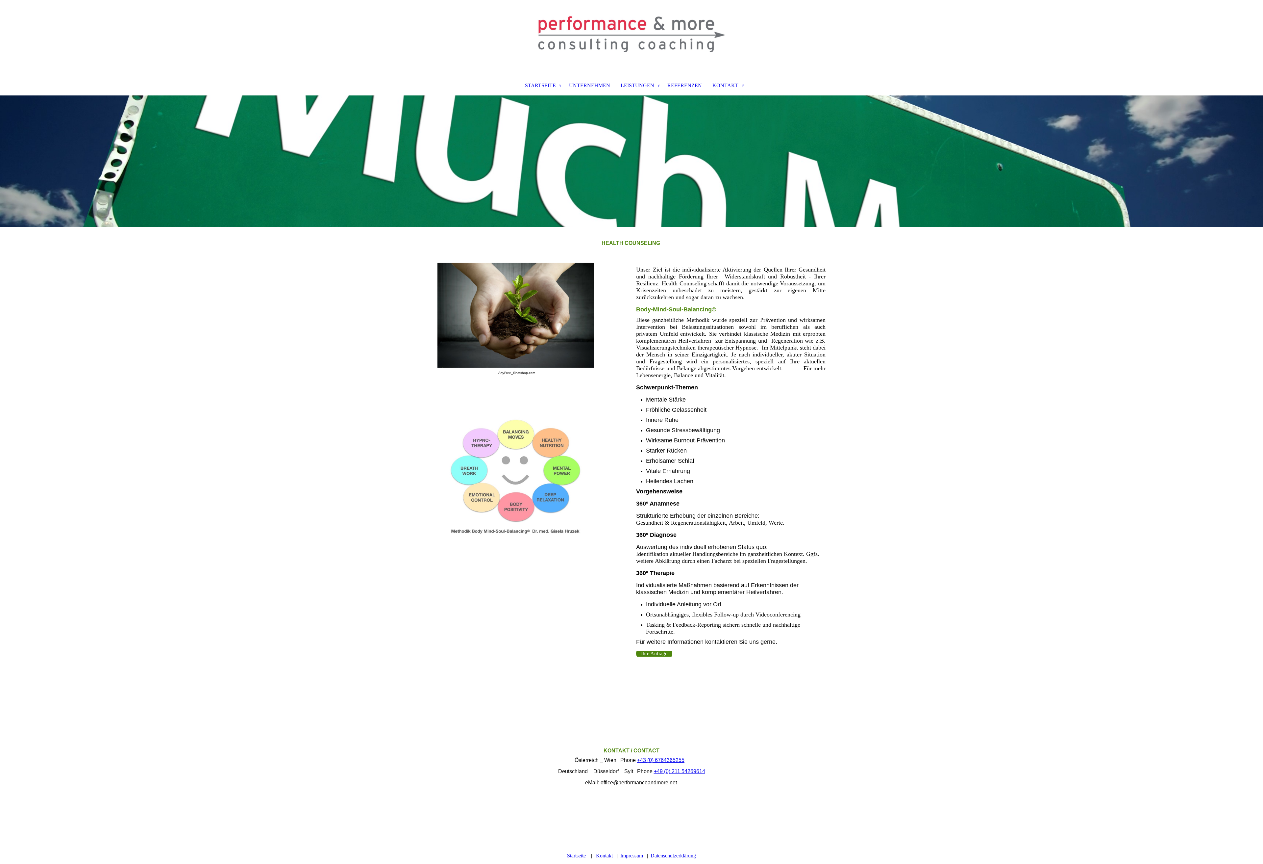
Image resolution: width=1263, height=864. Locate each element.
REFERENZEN (684, 85)
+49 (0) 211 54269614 (679, 771)
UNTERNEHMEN (589, 85)
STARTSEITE (540, 85)
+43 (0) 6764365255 (660, 760)
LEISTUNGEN (637, 85)
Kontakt (604, 855)
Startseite (576, 855)
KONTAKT (725, 85)
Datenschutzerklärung (673, 855)
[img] (631, 35)
